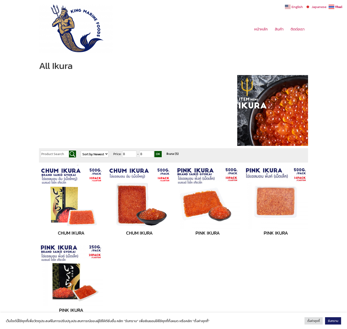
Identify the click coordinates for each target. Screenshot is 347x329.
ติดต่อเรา (298, 29)
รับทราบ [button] (333, 321)
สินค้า (279, 29)
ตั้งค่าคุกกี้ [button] (313, 321)
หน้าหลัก (261, 29)
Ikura (172, 153)
